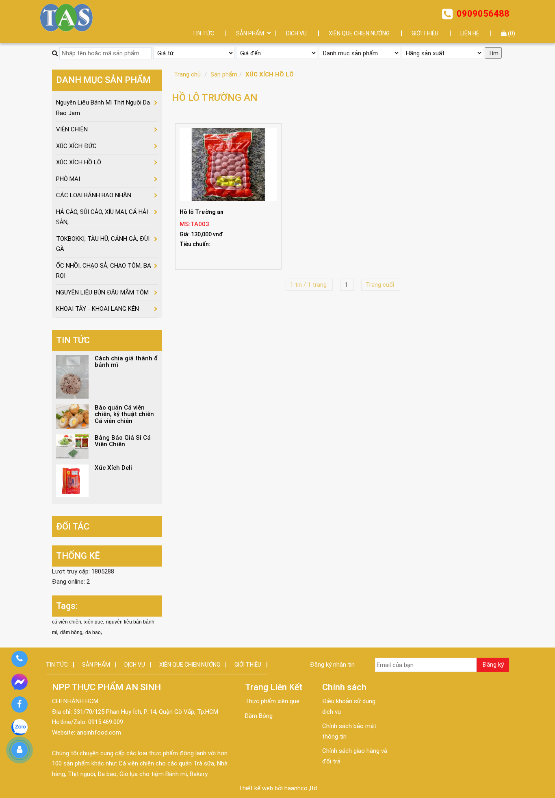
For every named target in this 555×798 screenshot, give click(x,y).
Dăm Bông (259, 716)
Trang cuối (381, 284)
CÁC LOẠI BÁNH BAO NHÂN (93, 195)
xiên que (93, 622)
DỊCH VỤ (296, 33)
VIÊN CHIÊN (72, 129)
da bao (93, 632)
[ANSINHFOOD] (66, 17)
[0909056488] (19, 659)
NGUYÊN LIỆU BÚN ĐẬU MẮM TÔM (102, 292)
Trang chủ (187, 74)
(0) (511, 33)
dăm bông (71, 632)
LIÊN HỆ (469, 33)
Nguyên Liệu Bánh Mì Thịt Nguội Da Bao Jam (103, 108)
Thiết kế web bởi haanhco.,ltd (277, 788)
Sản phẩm (223, 74)
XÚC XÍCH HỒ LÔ (269, 74)
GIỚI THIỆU (425, 33)
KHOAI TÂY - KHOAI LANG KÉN (97, 308)
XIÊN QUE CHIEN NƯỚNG (359, 33)
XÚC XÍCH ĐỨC (76, 146)
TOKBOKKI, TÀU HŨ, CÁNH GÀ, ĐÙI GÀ (103, 244)
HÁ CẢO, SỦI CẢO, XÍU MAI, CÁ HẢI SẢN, (102, 217)
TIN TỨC (203, 33)
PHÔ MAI (68, 179)
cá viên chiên (66, 622)
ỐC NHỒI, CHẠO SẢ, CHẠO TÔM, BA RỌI (103, 271)
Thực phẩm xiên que (272, 701)
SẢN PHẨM (250, 33)
